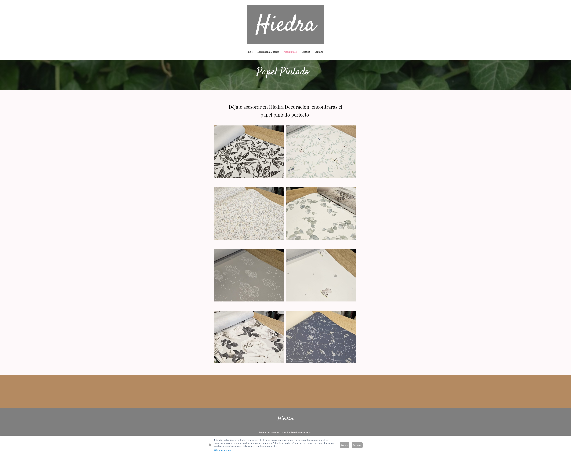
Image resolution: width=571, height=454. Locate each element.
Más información (222, 450)
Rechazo (357, 445)
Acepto (344, 445)
